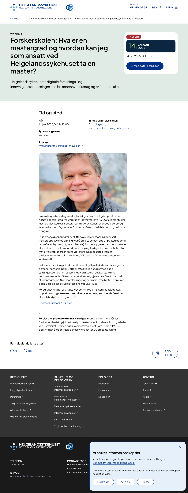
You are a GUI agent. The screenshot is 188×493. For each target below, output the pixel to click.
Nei (30, 350)
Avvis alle (125, 481)
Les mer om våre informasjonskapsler (114, 462)
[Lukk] (180, 447)
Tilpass (145, 481)
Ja (16, 350)
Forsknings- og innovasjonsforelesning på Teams (107, 126)
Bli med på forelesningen (145, 65)
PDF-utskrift (168, 353)
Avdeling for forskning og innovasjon (59, 145)
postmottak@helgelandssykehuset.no (30, 476)
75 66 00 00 (17, 464)
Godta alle (103, 481)
